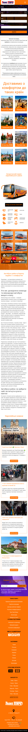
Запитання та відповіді (14, 622)
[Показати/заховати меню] (25, 2)
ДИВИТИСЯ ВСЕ (14, 697)
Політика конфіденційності (14, 609)
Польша (14, 647)
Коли (2, 18)
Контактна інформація (14, 627)
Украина (14, 652)
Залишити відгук (14, 625)
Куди (2, 12)
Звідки (2, 7)
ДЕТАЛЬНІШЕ (14, 461)
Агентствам (14, 615)
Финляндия (14, 663)
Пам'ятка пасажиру (14, 604)
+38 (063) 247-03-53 (13, 724)
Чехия (14, 644)
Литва (14, 655)
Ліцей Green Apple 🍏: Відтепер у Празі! (13, 447)
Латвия (14, 658)
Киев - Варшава (14, 685)
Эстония (14, 660)
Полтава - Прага (14, 691)
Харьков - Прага (14, 688)
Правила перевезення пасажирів (14, 601)
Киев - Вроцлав (14, 693)
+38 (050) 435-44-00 (14, 726)
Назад (2, 24)
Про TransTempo (14, 612)
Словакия (14, 650)
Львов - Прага (14, 683)
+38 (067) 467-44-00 (12, 722)
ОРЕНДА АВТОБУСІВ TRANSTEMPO (14, 204)
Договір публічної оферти (14, 607)
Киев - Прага (14, 680)
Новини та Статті (14, 617)
